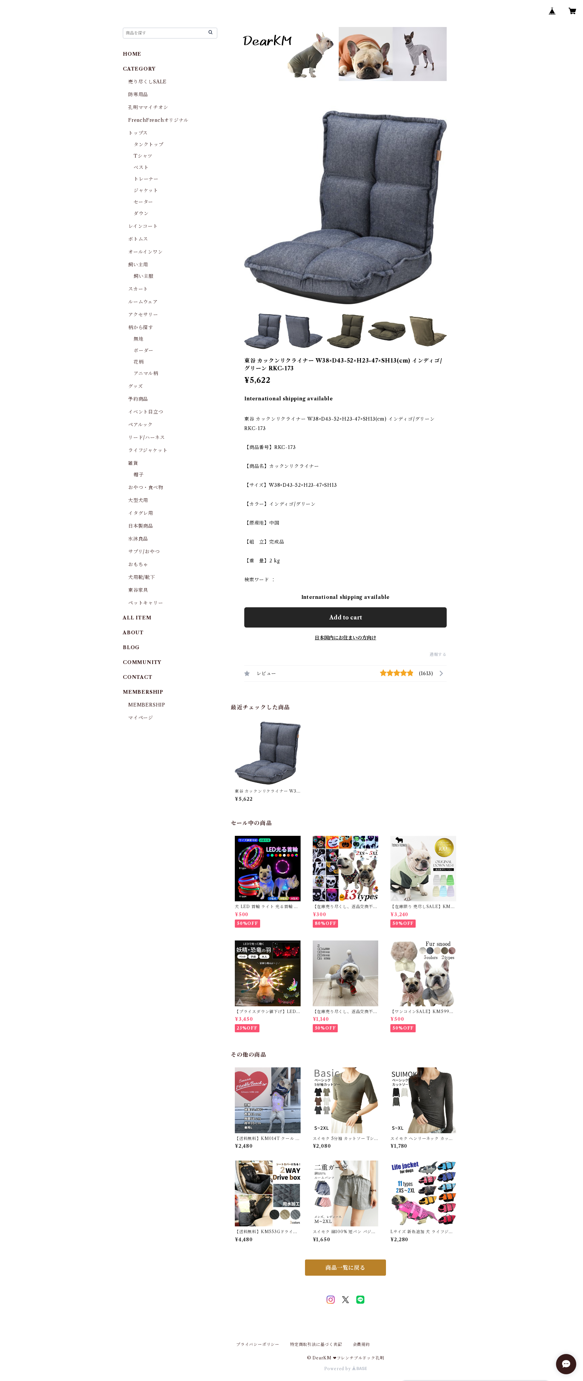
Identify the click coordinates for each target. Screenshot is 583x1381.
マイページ (140, 718)
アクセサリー (143, 315)
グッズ (135, 386)
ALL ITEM (137, 618)
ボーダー (144, 350)
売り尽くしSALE (147, 82)
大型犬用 (138, 500)
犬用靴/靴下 (141, 577)
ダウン (141, 213)
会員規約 (361, 1344)
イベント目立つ (145, 412)
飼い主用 (138, 265)
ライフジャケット (147, 450)
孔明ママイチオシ (148, 107)
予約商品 (138, 399)
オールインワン (145, 252)
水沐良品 (138, 539)
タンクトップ (149, 144)
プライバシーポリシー (257, 1344)
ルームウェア (143, 302)
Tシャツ (143, 156)
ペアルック (140, 425)
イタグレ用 (140, 513)
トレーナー (146, 179)
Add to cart (345, 617)
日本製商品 (140, 526)
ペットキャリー (145, 603)
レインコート (143, 226)
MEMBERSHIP (146, 705)
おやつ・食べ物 (145, 487)
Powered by (338, 1368)
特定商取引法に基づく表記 (316, 1344)
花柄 (139, 362)
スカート (138, 289)
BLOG (131, 647)
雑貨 (133, 463)
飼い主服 (144, 276)
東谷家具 (138, 590)
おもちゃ (138, 564)
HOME (132, 54)
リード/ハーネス (146, 437)
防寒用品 (138, 94)
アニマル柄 (146, 373)
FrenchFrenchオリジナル (158, 120)
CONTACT (137, 677)
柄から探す (140, 327)
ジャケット (146, 190)
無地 (139, 339)
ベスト (141, 167)
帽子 (139, 475)
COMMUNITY (142, 662)
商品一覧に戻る (345, 1267)
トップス (138, 133)
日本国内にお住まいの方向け (345, 638)
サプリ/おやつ (144, 552)
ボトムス (138, 239)
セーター (143, 202)
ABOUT (133, 633)
